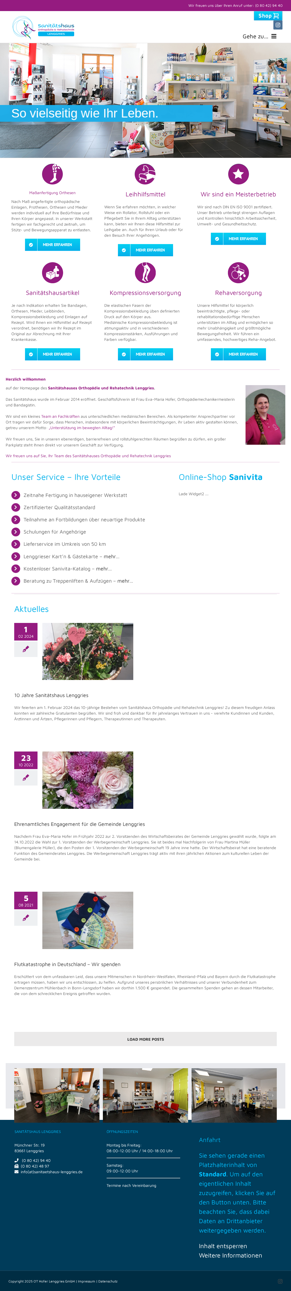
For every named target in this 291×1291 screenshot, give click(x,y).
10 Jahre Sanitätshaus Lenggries (51, 695)
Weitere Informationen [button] (230, 1255)
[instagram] (277, 25)
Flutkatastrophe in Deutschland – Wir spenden (67, 964)
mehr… (112, 556)
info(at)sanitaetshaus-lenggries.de (52, 1171)
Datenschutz (107, 1281)
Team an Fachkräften (60, 416)
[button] (18, 1095)
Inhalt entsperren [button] (223, 1246)
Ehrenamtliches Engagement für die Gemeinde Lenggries (79, 824)
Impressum (86, 1281)
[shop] (268, 13)
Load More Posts (145, 1039)
